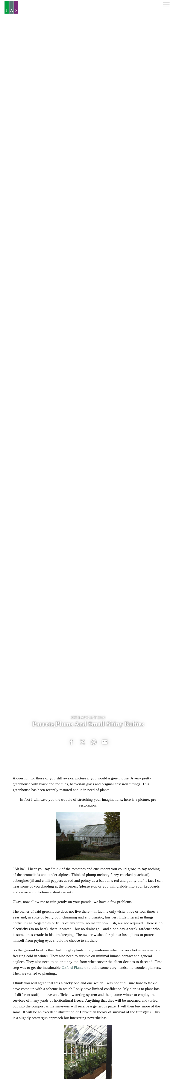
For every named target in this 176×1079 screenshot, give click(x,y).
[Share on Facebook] (71, 742)
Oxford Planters (74, 967)
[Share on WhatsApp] (93, 742)
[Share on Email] (104, 742)
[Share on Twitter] (82, 742)
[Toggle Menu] (166, 4)
